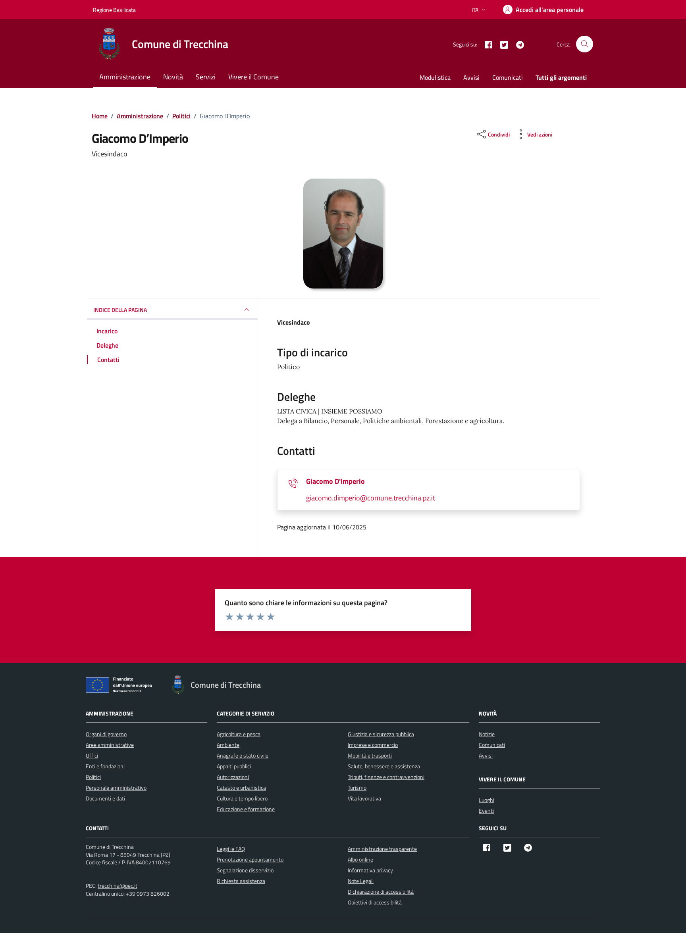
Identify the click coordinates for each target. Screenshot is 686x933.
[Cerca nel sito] (584, 44)
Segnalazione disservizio (245, 870)
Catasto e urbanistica (241, 787)
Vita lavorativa (364, 798)
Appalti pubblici (234, 766)
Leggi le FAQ (231, 849)
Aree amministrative (110, 745)
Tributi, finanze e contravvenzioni (386, 777)
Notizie (487, 734)
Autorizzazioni (233, 777)
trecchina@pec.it (117, 885)
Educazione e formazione (246, 809)
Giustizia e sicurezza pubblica (381, 734)
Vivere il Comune (253, 76)
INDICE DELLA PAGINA (120, 309)
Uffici (92, 755)
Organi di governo (106, 734)
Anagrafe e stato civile (242, 755)
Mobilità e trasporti (370, 755)
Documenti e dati (105, 798)
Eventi (486, 810)
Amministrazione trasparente (382, 849)
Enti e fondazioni (105, 766)
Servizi (206, 76)
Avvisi (471, 77)
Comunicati (507, 77)
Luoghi (486, 800)
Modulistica (435, 77)
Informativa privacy (370, 870)
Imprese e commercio (373, 745)
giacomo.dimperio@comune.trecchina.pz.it (370, 497)
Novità (173, 76)
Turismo (357, 787)
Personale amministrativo (116, 787)
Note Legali (361, 881)
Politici (93, 777)
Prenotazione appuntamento (250, 859)
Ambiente (228, 745)
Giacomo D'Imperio (335, 481)
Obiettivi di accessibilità (375, 902)
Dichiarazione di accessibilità (381, 891)
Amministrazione (124, 76)
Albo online (360, 859)
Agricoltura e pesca (238, 734)
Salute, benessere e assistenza (384, 766)
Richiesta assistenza (241, 881)
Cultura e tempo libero (242, 798)
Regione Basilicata (114, 10)
